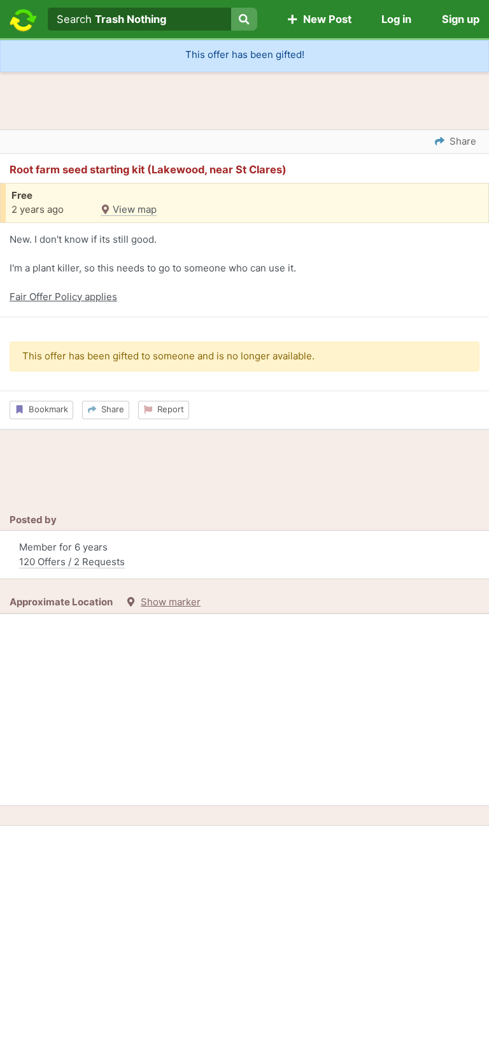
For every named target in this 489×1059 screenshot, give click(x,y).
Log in (396, 19)
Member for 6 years (72, 554)
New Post (324, 19)
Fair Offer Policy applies (63, 297)
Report (168, 409)
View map (133, 209)
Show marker (171, 602)
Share (110, 409)
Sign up (460, 19)
